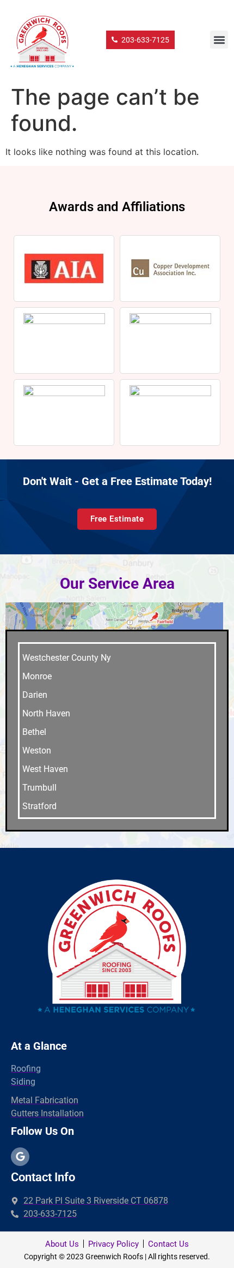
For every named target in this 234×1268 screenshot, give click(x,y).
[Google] (20, 1156)
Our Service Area (117, 584)
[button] (219, 40)
